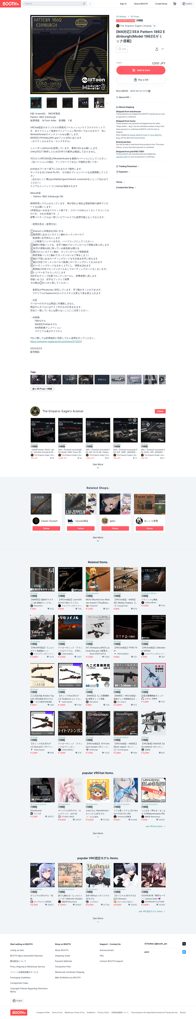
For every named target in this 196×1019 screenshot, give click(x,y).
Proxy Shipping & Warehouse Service (27, 966)
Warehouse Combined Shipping (69, 972)
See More (98, 537)
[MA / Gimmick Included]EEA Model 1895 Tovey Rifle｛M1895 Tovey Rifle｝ (70, 450)
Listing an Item (17, 950)
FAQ (102, 955)
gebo (112, 520)
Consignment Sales (19, 983)
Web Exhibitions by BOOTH (67, 977)
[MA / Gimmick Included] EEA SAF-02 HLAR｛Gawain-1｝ (98, 450)
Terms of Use (57, 1012)
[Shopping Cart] (174, 3)
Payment (123, 172)
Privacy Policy (103, 1012)
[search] (84, 4)
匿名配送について (18, 961)
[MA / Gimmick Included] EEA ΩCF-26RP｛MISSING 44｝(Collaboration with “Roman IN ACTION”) (125, 450)
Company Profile (43, 1012)
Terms (119, 182)
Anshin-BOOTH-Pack (139, 135)
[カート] (154, 25)
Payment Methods (63, 961)
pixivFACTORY (122, 157)
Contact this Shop (125, 187)
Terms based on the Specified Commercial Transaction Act (154, 1012)
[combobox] (54, 3)
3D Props (134, 16)
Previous (32, 54)
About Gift (124, 97)
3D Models (121, 16)
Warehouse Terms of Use (75, 1012)
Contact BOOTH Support (111, 961)
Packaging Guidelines (20, 977)
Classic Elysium (49, 520)
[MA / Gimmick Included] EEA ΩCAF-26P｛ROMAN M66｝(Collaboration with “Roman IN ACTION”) (153, 450)
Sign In (123, 4)
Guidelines (91, 1012)
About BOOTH (141, 4)
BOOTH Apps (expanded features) (26, 955)
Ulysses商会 (81, 520)
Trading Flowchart (128, 166)
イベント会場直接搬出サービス (24, 972)
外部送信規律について (120, 1012)
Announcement (107, 950)
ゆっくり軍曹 (151, 520)
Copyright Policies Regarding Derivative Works (28, 990)
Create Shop (161, 4)
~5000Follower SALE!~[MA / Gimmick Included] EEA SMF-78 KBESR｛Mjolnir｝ (43, 450)
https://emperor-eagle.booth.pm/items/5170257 (56, 341)
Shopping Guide (62, 955)
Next (107, 54)
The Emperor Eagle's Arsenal (62, 411)
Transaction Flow (63, 966)
